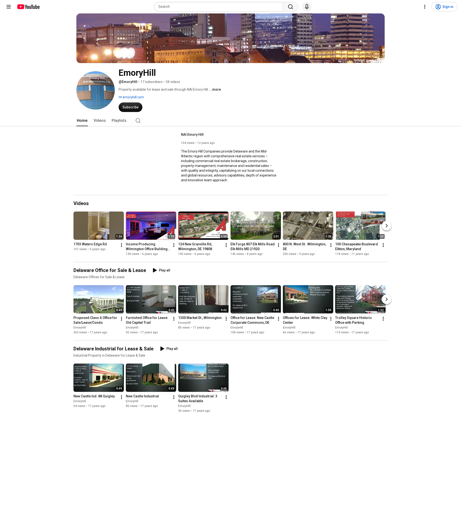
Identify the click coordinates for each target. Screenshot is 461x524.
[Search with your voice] (307, 7)
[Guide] (9, 7)
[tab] (82, 120)
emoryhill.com (133, 97)
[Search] (290, 7)
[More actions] (121, 245)
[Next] (386, 225)
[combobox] (220, 7)
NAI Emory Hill (192, 134)
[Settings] (425, 7)
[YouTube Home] (28, 6)
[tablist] (230, 120)
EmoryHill (79, 327)
